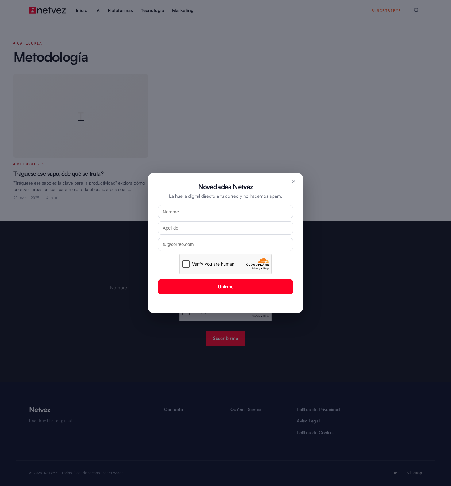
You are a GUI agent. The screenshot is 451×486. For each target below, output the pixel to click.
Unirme (225, 287)
